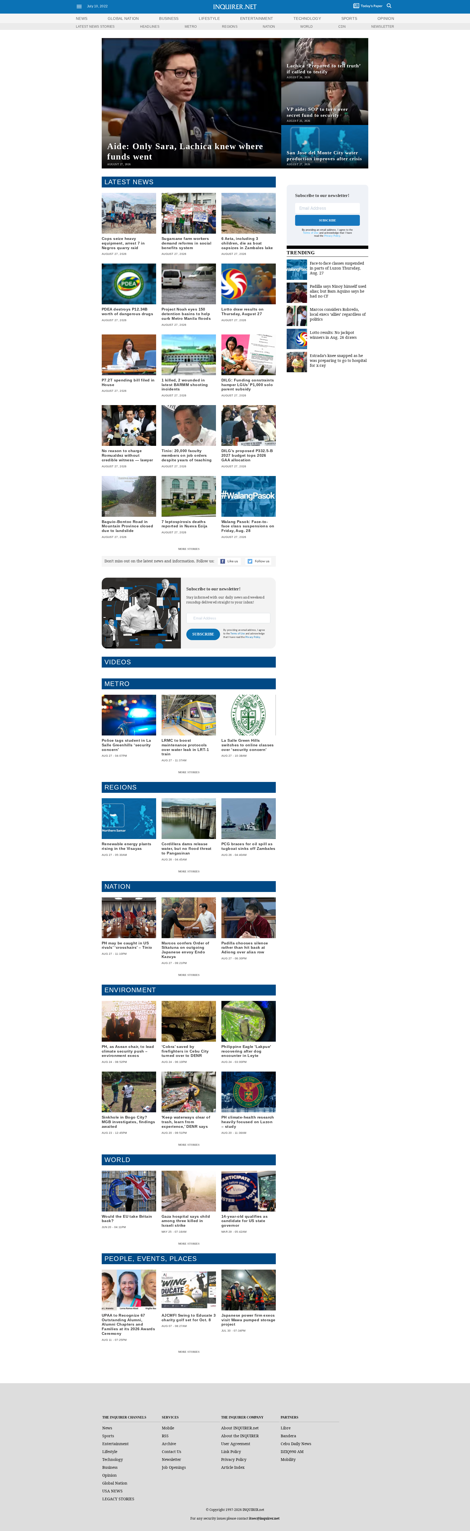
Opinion (109, 1475)
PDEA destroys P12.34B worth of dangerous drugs (127, 311)
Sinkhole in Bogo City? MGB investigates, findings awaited (128, 1122)
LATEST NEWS (129, 182)
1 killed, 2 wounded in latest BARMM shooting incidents (185, 385)
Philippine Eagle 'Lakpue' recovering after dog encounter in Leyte (246, 1051)
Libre (285, 1427)
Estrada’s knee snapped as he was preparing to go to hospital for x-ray (338, 360)
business (168, 18)
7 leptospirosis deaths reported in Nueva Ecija (185, 523)
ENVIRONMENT (130, 990)
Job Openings (174, 1467)
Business (110, 1467)
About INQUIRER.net (240, 1427)
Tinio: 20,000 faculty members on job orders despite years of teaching (187, 455)
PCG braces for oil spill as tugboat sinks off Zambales (248, 846)
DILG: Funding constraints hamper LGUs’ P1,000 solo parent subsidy (247, 385)
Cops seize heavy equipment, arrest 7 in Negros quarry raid (123, 243)
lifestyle (209, 18)
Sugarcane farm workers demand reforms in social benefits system (186, 243)
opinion (386, 18)
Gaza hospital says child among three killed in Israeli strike (186, 1221)
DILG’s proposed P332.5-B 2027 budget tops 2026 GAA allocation (247, 455)
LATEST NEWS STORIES (95, 27)
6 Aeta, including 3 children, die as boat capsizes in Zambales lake (247, 243)
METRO (191, 27)
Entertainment (115, 1443)
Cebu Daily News (296, 1443)
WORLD (306, 27)
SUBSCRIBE (203, 634)
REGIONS (229, 27)
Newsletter (171, 1459)
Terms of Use (237, 634)
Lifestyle (109, 1451)
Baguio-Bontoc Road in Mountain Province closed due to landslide (127, 526)
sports (349, 18)
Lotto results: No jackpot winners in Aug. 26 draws (333, 335)
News (81, 18)
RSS (165, 1435)
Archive (169, 1443)
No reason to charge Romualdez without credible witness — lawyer (127, 455)
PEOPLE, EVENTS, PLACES (150, 1258)
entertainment (256, 18)
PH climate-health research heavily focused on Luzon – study (247, 1122)
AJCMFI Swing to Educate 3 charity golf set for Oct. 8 (189, 1317)
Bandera (288, 1435)
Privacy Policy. (253, 637)
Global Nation (114, 1483)
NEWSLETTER (382, 27)
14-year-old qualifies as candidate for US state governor (244, 1221)
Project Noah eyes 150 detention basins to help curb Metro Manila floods (186, 314)
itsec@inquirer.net (264, 1518)
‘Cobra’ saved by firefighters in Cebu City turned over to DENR (185, 1051)
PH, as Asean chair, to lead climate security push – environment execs (128, 1051)
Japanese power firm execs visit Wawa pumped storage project (248, 1320)
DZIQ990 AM (292, 1451)
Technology (112, 1459)
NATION (269, 27)
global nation (123, 18)
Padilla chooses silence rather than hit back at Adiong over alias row (244, 947)
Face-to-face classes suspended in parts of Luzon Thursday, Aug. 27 (337, 268)
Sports (108, 1435)
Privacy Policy (332, 235)
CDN (342, 27)
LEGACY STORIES (118, 1498)
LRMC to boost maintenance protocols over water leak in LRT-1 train (185, 747)
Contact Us (171, 1451)
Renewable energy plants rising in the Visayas (126, 846)
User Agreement (235, 1443)
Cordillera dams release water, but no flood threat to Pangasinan (187, 848)
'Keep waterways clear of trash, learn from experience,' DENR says (186, 1122)
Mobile (168, 1427)
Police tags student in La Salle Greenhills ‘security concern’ (126, 745)
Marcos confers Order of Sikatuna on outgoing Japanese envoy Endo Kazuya (185, 950)
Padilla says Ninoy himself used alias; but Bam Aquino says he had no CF (338, 291)
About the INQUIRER (240, 1435)
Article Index (233, 1467)
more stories (189, 548)
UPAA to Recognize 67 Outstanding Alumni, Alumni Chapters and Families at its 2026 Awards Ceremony (128, 1324)
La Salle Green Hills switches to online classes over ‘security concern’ (247, 745)
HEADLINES (149, 27)
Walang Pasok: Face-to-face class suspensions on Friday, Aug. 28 (247, 526)
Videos (117, 662)
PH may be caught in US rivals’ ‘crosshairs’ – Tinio (127, 945)
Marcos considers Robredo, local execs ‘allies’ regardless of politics (338, 314)
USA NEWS (112, 1491)
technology (307, 18)
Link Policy (231, 1451)
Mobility (288, 1459)
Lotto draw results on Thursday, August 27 (242, 311)
